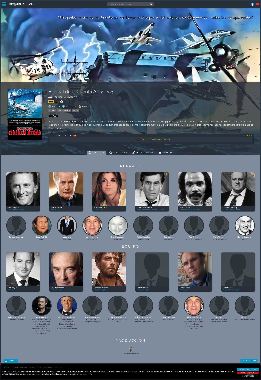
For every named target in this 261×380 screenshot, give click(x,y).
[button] (8, 224)
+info (90, 374)
